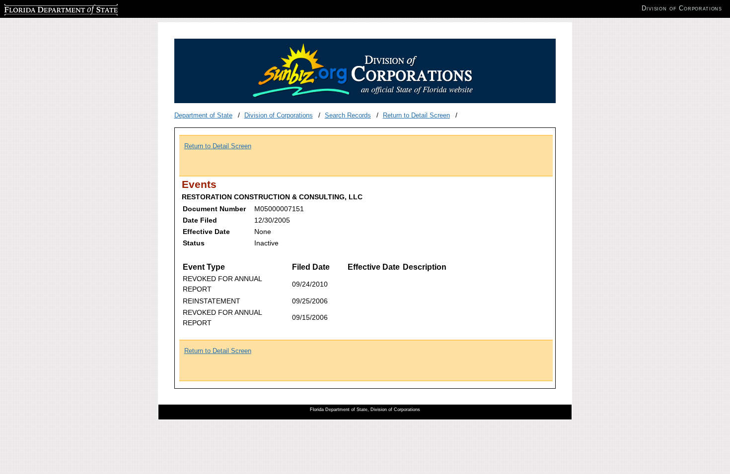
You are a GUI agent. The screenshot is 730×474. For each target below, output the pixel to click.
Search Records (348, 115)
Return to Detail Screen (416, 115)
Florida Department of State (43, 8)
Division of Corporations (278, 115)
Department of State (203, 115)
